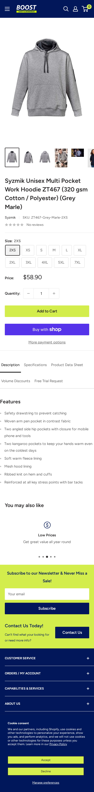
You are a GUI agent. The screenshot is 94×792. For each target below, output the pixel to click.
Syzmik (10, 217)
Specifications (35, 365)
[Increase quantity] (54, 293)
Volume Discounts (15, 381)
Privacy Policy (58, 744)
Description (10, 365)
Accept (46, 760)
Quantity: (12, 293)
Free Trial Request (48, 381)
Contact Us (72, 632)
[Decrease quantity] (28, 293)
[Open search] (66, 9)
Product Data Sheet (67, 365)
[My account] (75, 9)
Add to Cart (47, 311)
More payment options (47, 342)
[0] (85, 9)
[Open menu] (7, 9)
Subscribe (47, 608)
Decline (46, 771)
